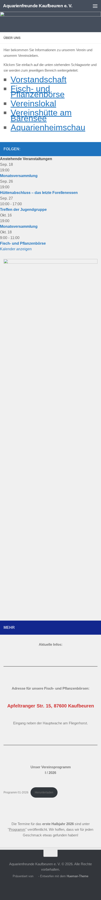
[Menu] (95, 6)
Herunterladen (44, 792)
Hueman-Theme (77, 876)
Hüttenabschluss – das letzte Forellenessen (39, 193)
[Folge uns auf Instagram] (87, 149)
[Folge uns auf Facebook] (79, 149)
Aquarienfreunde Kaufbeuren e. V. (37, 5)
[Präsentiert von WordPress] (35, 876)
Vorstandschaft (38, 79)
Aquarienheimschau (48, 127)
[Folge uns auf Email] (94, 149)
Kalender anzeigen (16, 249)
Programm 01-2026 (16, 792)
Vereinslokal (33, 103)
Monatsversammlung (19, 176)
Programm (17, 829)
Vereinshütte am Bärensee (41, 115)
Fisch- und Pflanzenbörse (38, 91)
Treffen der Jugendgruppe (23, 210)
